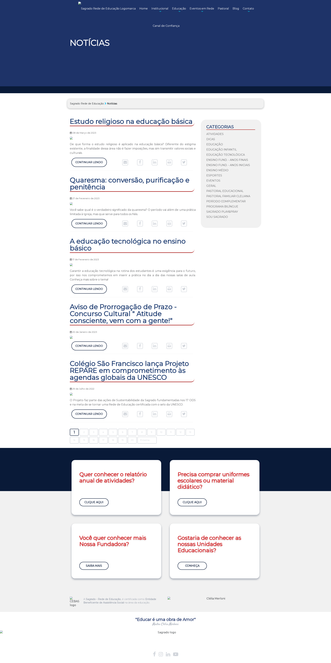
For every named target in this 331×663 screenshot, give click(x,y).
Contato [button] (248, 8)
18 (113, 440)
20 (132, 440)
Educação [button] (179, 8)
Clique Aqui (93, 502)
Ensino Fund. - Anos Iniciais (228, 165)
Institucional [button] (159, 8)
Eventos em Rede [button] (202, 8)
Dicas (210, 139)
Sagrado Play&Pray (222, 211)
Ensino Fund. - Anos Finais (227, 160)
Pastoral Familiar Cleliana (228, 196)
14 (74, 440)
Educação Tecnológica (225, 154)
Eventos (213, 180)
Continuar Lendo (89, 162)
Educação (214, 144)
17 (103, 440)
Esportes (214, 175)
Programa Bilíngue (222, 206)
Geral (211, 185)
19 (123, 440)
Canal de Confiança (166, 25)
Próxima (144, 440)
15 (84, 440)
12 (181, 432)
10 (161, 432)
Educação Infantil (221, 149)
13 (190, 432)
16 (94, 440)
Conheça (192, 565)
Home (143, 8)
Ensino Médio (217, 170)
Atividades (215, 134)
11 (171, 432)
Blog (236, 8)
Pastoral (223, 8)
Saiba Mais (94, 565)
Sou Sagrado (217, 217)
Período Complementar (226, 201)
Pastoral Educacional (224, 191)
